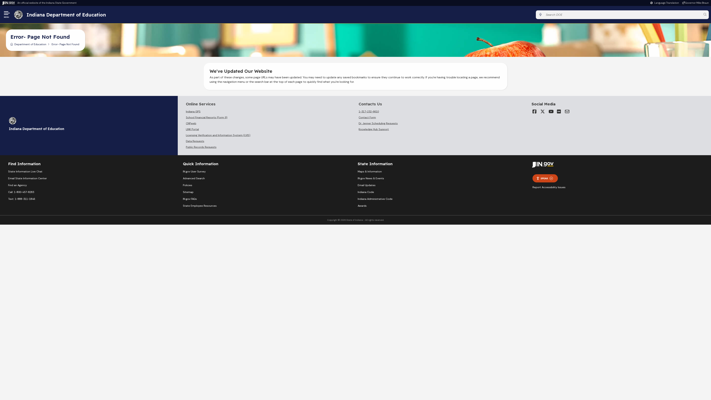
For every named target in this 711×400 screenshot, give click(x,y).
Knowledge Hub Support (374, 129)
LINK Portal (192, 129)
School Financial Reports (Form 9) (206, 117)
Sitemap (188, 192)
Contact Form (367, 117)
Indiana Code (366, 192)
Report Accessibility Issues (549, 187)
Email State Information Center (27, 178)
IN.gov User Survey (194, 171)
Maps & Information (370, 171)
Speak (544, 178)
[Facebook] (535, 111)
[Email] (567, 111)
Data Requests (195, 141)
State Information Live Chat (25, 171)
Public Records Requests (201, 147)
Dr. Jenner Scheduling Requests (378, 123)
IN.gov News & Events (371, 178)
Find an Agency (17, 185)
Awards (362, 205)
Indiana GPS (193, 111)
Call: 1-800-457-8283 (21, 192)
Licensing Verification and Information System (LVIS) (218, 135)
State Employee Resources (200, 205)
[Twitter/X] (543, 111)
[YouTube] (551, 111)
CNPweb (191, 123)
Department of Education (30, 44)
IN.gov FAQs (190, 199)
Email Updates (366, 185)
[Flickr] (559, 111)
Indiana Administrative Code (375, 199)
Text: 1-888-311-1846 (21, 199)
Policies (187, 185)
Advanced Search (194, 178)
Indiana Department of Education (66, 15)
